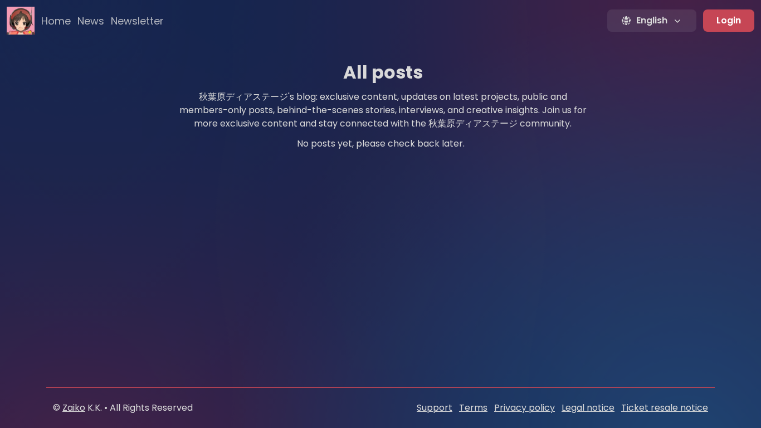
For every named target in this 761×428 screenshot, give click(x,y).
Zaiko (73, 407)
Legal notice (588, 407)
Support (434, 407)
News (90, 21)
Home (56, 21)
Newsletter (137, 21)
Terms (473, 407)
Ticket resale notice (664, 407)
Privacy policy (524, 407)
